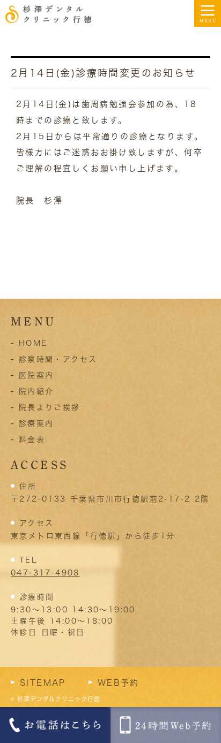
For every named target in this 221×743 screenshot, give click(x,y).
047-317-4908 (45, 573)
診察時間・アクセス (58, 359)
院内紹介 (36, 391)
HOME (33, 343)
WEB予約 (118, 683)
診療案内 (36, 423)
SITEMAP (43, 683)
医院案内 (36, 375)
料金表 (32, 439)
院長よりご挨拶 (49, 407)
